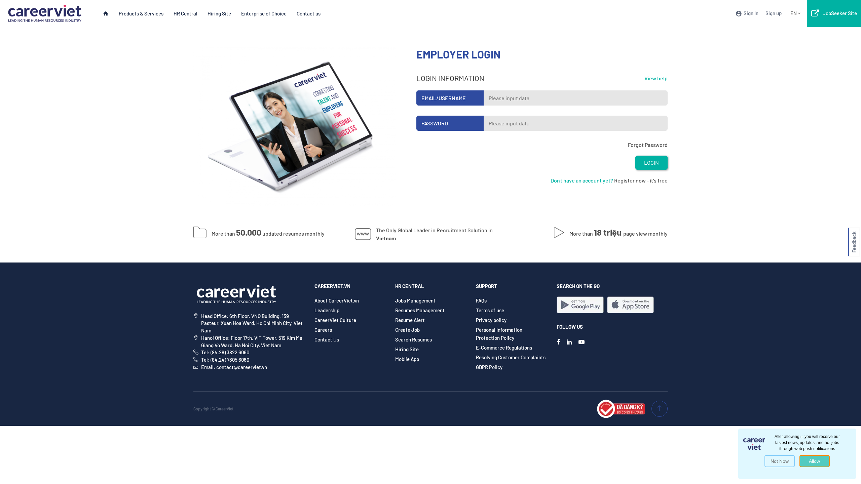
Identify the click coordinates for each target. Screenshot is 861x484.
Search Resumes (413, 339)
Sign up (773, 13)
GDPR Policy (489, 367)
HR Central (185, 13)
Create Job (407, 330)
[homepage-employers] (44, 12)
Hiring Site (219, 13)
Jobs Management (415, 300)
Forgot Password (648, 145)
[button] (854, 242)
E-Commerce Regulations (504, 348)
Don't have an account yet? (582, 180)
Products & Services (141, 13)
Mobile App (407, 359)
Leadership (326, 310)
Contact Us (326, 339)
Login (651, 162)
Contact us (309, 13)
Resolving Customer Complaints (511, 357)
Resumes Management (420, 310)
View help (656, 78)
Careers (323, 330)
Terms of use (490, 310)
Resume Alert (410, 320)
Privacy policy (491, 320)
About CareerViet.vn (336, 300)
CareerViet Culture (335, 320)
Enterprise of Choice (264, 13)
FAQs (481, 300)
